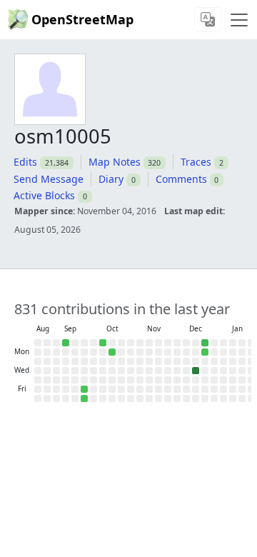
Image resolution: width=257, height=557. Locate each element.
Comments (181, 179)
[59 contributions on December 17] (195, 370)
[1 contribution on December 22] (204, 352)
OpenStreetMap (82, 19)
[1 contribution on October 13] (112, 352)
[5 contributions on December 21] (204, 342)
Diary (111, 179)
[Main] (239, 20)
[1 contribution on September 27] (84, 398)
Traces (196, 162)
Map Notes (115, 162)
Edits (25, 162)
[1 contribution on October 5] (102, 342)
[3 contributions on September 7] (65, 342)
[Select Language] (207, 19)
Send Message (49, 179)
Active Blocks (44, 195)
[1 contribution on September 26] (84, 389)
